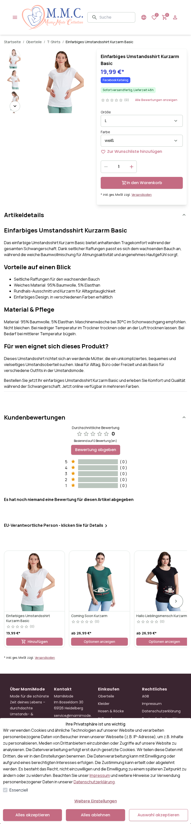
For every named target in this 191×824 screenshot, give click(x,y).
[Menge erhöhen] (132, 167)
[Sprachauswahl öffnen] (144, 17)
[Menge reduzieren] (106, 167)
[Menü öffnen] (15, 17)
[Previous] (15, 56)
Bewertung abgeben (95, 450)
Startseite (12, 41)
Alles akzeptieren (32, 815)
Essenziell (18, 790)
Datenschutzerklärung (94, 782)
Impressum (100, 775)
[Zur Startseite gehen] (52, 17)
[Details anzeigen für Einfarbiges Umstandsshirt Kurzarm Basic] (34, 581)
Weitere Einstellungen (95, 801)
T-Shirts (53, 41)
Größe (106, 112)
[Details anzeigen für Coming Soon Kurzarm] (99, 581)
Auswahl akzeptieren (158, 815)
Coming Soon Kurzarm (89, 615)
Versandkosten (142, 195)
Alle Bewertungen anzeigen (156, 100)
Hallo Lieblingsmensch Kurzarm (161, 615)
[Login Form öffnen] (175, 17)
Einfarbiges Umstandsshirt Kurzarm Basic (28, 618)
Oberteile (34, 41)
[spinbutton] (119, 167)
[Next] (15, 106)
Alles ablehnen (95, 815)
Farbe (105, 132)
